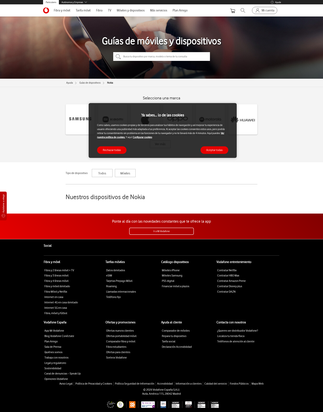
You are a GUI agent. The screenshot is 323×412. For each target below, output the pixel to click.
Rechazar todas (112, 150)
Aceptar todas (214, 150)
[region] (163, 130)
